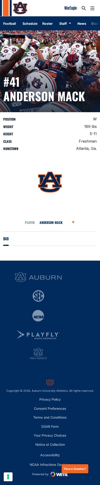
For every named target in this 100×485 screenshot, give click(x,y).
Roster (47, 23)
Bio (6, 238)
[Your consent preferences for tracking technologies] (8, 476)
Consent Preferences (50, 408)
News (81, 23)
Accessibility (50, 455)
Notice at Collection (50, 444)
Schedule (30, 23)
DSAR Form (50, 426)
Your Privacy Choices (50, 435)
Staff (63, 23)
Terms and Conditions (50, 417)
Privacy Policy (50, 399)
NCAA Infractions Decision (50, 464)
